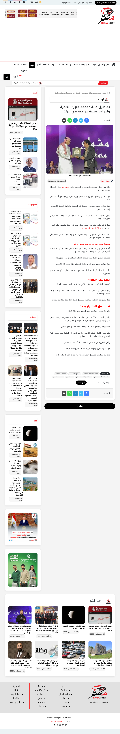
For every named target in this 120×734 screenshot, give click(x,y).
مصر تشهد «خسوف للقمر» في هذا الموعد (15, 430)
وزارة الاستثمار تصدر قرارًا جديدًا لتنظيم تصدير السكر (15, 464)
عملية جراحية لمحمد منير (83, 377)
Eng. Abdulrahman (56, 721)
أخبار (39, 65)
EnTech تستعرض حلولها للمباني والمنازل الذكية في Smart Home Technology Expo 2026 (47, 629)
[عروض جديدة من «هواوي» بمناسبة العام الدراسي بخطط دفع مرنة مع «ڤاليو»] (30, 239)
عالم (40, 698)
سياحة (46, 65)
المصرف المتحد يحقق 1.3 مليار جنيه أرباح (15, 161)
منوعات (64, 706)
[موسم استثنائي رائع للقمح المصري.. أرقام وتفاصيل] (30, 450)
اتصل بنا (89, 2)
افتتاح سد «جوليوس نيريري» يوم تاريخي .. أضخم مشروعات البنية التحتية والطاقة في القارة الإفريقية (16, 486)
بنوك (94, 65)
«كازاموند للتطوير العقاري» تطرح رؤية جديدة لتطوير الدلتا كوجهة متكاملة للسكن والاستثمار (15, 343)
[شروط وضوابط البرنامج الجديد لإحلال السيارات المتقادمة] (73, 649)
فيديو (40, 702)
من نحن (81, 2)
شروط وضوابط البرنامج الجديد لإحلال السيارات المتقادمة (76, 663)
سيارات (53, 65)
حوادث (40, 694)
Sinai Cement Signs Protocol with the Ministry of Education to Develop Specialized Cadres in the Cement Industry (15, 387)
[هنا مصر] (106, 16)
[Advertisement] (60, 44)
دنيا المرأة (15, 694)
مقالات (15, 65)
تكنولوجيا (85, 65)
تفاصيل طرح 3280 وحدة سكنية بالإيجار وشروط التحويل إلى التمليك (102, 663)
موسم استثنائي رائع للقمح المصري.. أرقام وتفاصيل (14, 447)
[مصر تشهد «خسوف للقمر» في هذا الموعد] (30, 433)
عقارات (76, 65)
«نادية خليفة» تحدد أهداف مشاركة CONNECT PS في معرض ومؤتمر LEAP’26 (16, 263)
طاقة (61, 65)
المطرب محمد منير (61, 373)
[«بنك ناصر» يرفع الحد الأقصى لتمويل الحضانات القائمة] (30, 180)
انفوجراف (16, 686)
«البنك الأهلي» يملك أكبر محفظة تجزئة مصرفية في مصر (15, 143)
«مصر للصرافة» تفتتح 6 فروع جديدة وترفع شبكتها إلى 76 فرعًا (23, 126)
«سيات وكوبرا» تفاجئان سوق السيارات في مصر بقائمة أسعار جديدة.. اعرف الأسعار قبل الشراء (20, 629)
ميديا (64, 702)
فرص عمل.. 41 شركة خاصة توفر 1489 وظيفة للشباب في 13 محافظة (47, 663)
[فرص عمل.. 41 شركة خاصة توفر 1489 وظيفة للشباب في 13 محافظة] (46, 649)
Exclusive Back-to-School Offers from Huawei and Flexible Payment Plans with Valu (15, 217)
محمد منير (65, 187)
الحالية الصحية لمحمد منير (91, 373)
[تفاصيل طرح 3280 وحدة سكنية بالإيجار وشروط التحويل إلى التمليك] (100, 649)
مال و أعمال (64, 694)
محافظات (16, 698)
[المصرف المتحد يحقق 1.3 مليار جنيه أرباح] (30, 164)
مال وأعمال (103, 65)
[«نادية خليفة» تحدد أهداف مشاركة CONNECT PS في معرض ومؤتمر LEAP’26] (30, 261)
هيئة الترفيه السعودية (91, 228)
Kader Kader (106, 181)
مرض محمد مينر (58, 377)
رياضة (40, 686)
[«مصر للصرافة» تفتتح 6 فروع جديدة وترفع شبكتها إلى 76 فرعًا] (100, 615)
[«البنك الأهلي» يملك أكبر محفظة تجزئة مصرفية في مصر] (30, 144)
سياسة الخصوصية (69, 2)
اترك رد (79, 406)
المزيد (24, 70)
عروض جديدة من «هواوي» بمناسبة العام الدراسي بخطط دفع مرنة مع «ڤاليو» (15, 239)
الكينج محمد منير (74, 373)
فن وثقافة (40, 690)
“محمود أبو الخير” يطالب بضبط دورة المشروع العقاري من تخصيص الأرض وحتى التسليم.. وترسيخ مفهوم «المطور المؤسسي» (31, 389)
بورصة (68, 65)
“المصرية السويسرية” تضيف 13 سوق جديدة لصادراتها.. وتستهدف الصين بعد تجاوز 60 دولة (20, 664)
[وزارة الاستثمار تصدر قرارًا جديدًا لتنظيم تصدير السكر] (30, 467)
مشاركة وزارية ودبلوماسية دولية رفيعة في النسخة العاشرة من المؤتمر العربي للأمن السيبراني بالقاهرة (15, 288)
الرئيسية (105, 93)
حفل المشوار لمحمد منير (101, 377)
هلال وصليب (16, 702)
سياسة (64, 690)
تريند (32, 65)
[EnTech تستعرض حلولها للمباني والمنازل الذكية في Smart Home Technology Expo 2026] (46, 615)
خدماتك (24, 65)
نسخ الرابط (81, 382)
